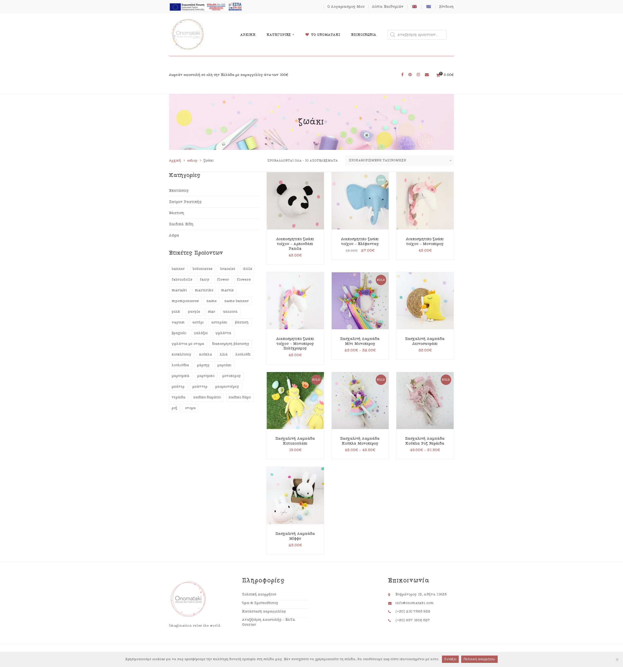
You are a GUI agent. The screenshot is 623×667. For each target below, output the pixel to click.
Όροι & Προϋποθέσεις (260, 603)
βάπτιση (242, 322)
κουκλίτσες (182, 354)
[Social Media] (402, 75)
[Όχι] (616, 659)
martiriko (204, 290)
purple (194, 312)
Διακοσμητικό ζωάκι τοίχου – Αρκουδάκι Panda (295, 244)
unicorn (230, 312)
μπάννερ (200, 387)
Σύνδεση (446, 7)
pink (176, 312)
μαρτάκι (224, 365)
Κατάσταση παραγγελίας (264, 611)
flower (223, 280)
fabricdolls (182, 280)
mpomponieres (185, 301)
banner (178, 269)
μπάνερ (178, 387)
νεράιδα (179, 397)
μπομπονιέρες (227, 387)
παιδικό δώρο (240, 397)
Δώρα (174, 235)
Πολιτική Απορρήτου (259, 594)
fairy (205, 280)
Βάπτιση (176, 213)
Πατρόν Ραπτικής (185, 202)
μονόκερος (231, 376)
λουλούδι (243, 354)
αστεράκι (219, 322)
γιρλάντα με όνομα (188, 344)
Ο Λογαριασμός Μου (346, 7)
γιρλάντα (223, 333)
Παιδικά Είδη (181, 224)
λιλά (224, 354)
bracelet (227, 269)
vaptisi (178, 322)
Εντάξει (450, 659)
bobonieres (202, 269)
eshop (192, 161)
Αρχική (175, 161)
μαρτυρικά (181, 376)
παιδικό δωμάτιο (207, 397)
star (211, 312)
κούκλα (205, 354)
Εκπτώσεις (179, 191)
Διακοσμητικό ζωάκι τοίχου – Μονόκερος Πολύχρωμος (295, 343)
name (212, 301)
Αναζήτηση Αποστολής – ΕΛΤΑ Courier (268, 622)
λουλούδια (180, 365)
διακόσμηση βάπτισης (230, 344)
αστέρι (198, 322)
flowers (244, 280)
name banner (237, 301)
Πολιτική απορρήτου (479, 659)
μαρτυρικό (206, 376)
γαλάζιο (201, 333)
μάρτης (203, 365)
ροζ (174, 408)
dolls (247, 269)
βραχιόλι (179, 333)
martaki (179, 290)
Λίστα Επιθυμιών (388, 7)
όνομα (190, 408)
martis (227, 290)
